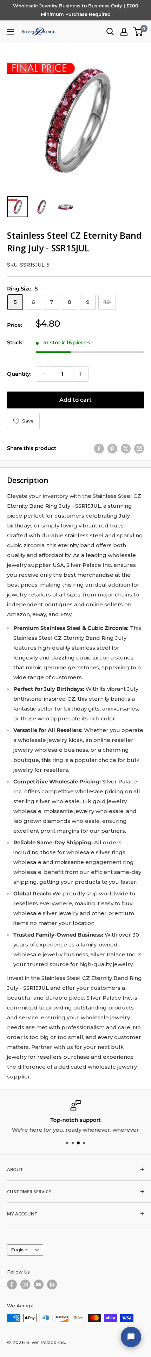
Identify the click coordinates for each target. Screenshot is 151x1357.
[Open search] (110, 32)
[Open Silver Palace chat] (131, 1337)
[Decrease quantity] (43, 374)
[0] (138, 31)
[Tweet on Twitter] (126, 448)
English (19, 1249)
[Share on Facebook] (99, 448)
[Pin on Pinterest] (112, 448)
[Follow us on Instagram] (25, 1284)
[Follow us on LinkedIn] (52, 1284)
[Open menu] (10, 32)
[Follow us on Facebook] (12, 1284)
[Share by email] (139, 448)
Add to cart (75, 399)
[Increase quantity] (80, 374)
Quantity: (19, 373)
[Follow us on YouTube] (39, 1284)
